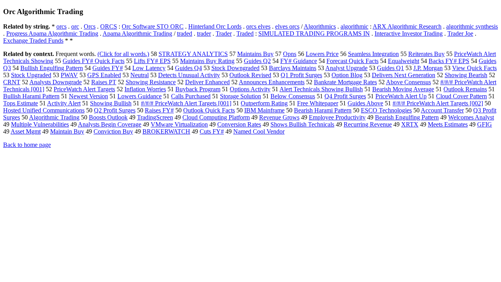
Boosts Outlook (108, 117)
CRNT (11, 82)
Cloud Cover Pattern (461, 96)
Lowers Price (322, 54)
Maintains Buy (255, 54)
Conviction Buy (113, 131)
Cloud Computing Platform (216, 117)
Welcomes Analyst (471, 117)
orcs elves (258, 26)
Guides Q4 (188, 68)
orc (75, 26)
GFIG (484, 124)
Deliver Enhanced (207, 82)
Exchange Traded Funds (33, 40)
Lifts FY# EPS (152, 61)
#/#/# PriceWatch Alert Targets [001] (186, 103)
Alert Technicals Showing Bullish (321, 89)
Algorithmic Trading (54, 117)
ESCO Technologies (386, 110)
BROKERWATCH (166, 131)
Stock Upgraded (31, 75)
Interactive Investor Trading (409, 33)
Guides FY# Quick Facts (93, 61)
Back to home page (27, 144)
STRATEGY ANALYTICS (193, 54)
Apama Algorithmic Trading (137, 33)
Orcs (90, 26)
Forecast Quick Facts (352, 61)
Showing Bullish (111, 103)
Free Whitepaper (317, 103)
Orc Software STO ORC (153, 26)
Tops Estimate (20, 103)
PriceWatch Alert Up (401, 96)
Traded (245, 33)
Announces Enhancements (272, 82)
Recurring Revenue (368, 124)
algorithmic (354, 26)
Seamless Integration (373, 54)
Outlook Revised (250, 75)
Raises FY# (159, 110)
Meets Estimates (448, 124)
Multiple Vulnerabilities (40, 124)
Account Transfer (442, 110)
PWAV (69, 75)
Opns (289, 54)
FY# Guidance (298, 61)
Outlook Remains (465, 89)
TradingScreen (155, 117)
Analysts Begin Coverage (109, 124)
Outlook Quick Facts (209, 110)
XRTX (409, 124)
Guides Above (365, 103)
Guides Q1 (390, 68)
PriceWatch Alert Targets (84, 89)
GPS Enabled (104, 75)
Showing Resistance (151, 82)
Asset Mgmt (26, 131)
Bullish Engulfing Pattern (51, 68)
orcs (61, 26)
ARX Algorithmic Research (407, 26)
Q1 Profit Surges (301, 75)
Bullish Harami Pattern (31, 96)
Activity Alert (64, 103)
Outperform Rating (264, 103)
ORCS (108, 26)
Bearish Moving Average (403, 89)
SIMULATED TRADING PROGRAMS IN (314, 33)
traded (184, 33)
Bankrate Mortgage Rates (345, 82)
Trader (224, 33)
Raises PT (103, 82)
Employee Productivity (337, 117)
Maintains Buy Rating (207, 61)
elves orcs (287, 26)
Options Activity (250, 89)
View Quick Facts (474, 68)
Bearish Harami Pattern (322, 110)
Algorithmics (320, 26)
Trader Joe (460, 33)
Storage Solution (240, 96)
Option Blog (347, 75)
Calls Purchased (191, 96)
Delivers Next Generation (403, 75)
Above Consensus (408, 82)
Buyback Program (197, 89)
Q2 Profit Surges (114, 110)
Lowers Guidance (139, 96)
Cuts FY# (212, 131)
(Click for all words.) (123, 54)
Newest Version (88, 96)
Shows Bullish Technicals (302, 124)
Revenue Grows (279, 117)
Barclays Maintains (292, 68)
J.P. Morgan (428, 68)
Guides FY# (107, 68)
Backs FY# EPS (449, 61)
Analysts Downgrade (55, 82)
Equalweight (403, 61)
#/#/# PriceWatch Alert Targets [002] (438, 103)
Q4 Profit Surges (345, 96)
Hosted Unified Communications (44, 110)
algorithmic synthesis (472, 26)
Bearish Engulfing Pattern (407, 117)
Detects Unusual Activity (189, 75)
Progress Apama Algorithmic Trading (52, 33)
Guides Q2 (257, 61)
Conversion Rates (239, 124)
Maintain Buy (67, 131)
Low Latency (149, 68)
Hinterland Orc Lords (214, 26)
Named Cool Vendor (259, 131)
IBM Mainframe (264, 110)
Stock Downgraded (235, 68)
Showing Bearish (466, 75)
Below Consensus (292, 96)
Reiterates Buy (426, 54)
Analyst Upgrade (346, 68)
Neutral (139, 75)
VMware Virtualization (179, 124)
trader (204, 33)
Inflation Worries (145, 89)
